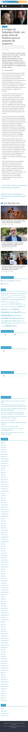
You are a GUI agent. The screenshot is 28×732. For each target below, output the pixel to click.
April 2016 (3, 698)
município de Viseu (8, 318)
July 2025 (3, 468)
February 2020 (4, 608)
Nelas (2, 321)
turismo (17, 323)
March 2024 (4, 502)
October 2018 (4, 642)
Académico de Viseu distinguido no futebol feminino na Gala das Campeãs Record (13, 196)
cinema (9, 297)
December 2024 (5, 484)
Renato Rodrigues (17, 46)
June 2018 (3, 652)
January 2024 (4, 507)
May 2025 (3, 472)
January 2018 (4, 663)
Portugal (22, 321)
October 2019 (4, 617)
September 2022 (5, 541)
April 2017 (3, 675)
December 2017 (5, 665)
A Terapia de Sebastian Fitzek (14, 48)
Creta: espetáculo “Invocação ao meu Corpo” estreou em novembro (13, 221)
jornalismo (23, 312)
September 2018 (5, 645)
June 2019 (3, 624)
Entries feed (4, 711)
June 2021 (3, 571)
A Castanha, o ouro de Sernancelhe (9, 426)
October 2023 (4, 514)
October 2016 (4, 684)
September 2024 (5, 491)
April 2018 (3, 656)
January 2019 (4, 636)
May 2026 (3, 447)
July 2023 (3, 518)
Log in (2, 709)
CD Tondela (9, 295)
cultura (22, 48)
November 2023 (5, 511)
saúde (10, 323)
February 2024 (4, 505)
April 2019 (3, 629)
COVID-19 (4, 299)
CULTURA (5, 26)
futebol (3, 309)
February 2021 (4, 580)
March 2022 (4, 553)
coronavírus (23, 297)
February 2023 (4, 530)
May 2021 (3, 573)
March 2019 (4, 631)
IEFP (10, 309)
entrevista (23, 304)
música (19, 318)
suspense (7, 49)
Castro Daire (4, 295)
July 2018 (3, 649)
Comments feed (5, 713)
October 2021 (4, 564)
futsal (8, 309)
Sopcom (13, 323)
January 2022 (4, 557)
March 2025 (4, 477)
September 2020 (5, 592)
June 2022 (3, 546)
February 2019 (4, 633)
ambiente (14, 293)
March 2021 (4, 578)
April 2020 (3, 603)
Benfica (17, 293)
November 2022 (5, 537)
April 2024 (3, 500)
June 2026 (3, 445)
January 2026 (4, 456)
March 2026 (4, 452)
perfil (18, 321)
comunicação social (16, 297)
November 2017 (5, 668)
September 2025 (5, 465)
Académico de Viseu (6, 293)
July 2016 (3, 691)
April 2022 (3, 551)
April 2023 (3, 525)
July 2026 (3, 442)
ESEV (20, 306)
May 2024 (3, 498)
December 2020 (5, 585)
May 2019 (3, 626)
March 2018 (4, 659)
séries (3, 49)
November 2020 (5, 587)
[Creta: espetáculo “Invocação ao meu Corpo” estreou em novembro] (14, 206)
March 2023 (4, 528)
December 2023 (5, 509)
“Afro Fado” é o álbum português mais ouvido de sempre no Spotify (14, 186)
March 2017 (4, 677)
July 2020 (3, 596)
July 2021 (3, 569)
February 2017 (4, 679)
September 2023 (5, 516)
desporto (12, 301)
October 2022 (4, 539)
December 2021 (5, 560)
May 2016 (3, 695)
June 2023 (3, 521)
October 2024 (4, 488)
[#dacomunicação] (2, 6)
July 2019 (3, 622)
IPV (19, 312)
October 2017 (4, 670)
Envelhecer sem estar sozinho (8, 420)
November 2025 (5, 461)
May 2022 (3, 548)
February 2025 (4, 479)
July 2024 (3, 493)
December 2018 (5, 638)
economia (16, 301)
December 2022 (5, 534)
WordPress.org (4, 715)
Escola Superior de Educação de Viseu (9, 306)
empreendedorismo (5, 304)
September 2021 (5, 567)
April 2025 (3, 475)
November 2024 (5, 486)
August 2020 (4, 594)
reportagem (4, 323)
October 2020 (4, 590)
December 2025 (5, 459)
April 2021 (3, 576)
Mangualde (6, 315)
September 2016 (5, 686)
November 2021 (5, 562)
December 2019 (5, 613)
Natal (23, 318)
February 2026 (4, 454)
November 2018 (5, 640)
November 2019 (5, 615)
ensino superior (15, 304)
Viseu (8, 325)
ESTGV (24, 306)
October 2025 (4, 463)
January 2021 (4, 583)
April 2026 (3, 449)
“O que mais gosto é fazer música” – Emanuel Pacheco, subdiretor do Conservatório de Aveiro (13, 244)
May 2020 (3, 601)
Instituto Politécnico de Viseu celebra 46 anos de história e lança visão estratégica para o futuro (14, 267)
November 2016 (5, 682)
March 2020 (4, 606)
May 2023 (3, 523)
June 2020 (3, 599)
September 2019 (5, 619)
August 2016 (4, 688)
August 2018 (4, 647)
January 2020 (4, 610)
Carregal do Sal (23, 293)
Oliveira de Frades (10, 321)
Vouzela (14, 326)
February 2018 (4, 661)
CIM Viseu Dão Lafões (18, 295)
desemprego (7, 301)
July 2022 (3, 544)
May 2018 (3, 654)
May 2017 (3, 672)
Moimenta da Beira (16, 315)
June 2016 (3, 693)
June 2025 (3, 470)
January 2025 (4, 482)
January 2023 (4, 532)
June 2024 (3, 495)
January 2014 (4, 700)
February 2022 (4, 555)
